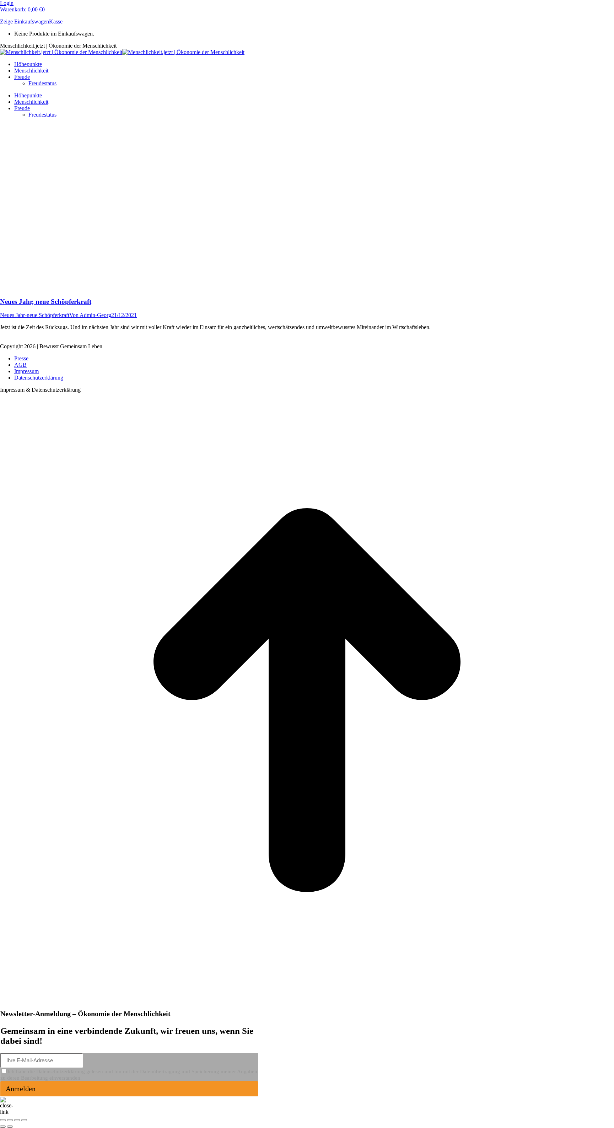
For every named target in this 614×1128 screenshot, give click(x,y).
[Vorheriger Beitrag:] (3, 1127)
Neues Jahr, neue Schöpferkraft (45, 301)
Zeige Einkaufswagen (24, 21)
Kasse (56, 21)
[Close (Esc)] (3, 1120)
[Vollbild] (17, 1120)
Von (90, 315)
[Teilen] (10, 1120)
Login (7, 3)
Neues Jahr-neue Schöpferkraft (34, 315)
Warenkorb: (22, 9)
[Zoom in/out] (24, 1120)
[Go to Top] (307, 1005)
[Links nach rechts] (10, 1127)
